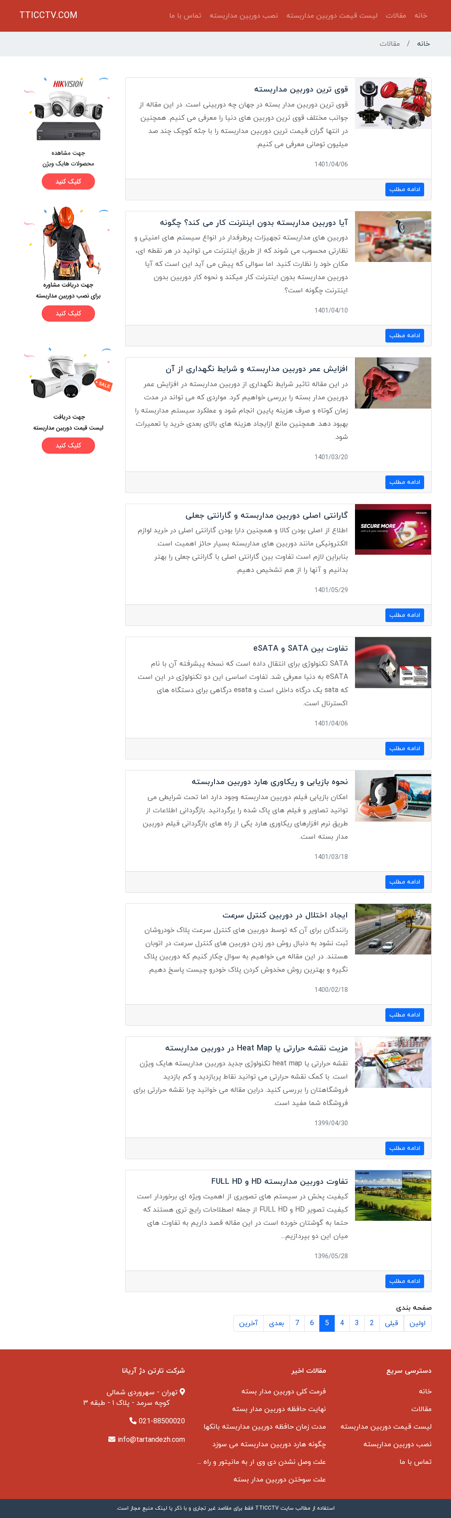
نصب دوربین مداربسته (244, 16)
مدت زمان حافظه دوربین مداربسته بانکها (264, 1427)
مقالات (396, 16)
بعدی (276, 1323)
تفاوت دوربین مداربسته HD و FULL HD (279, 1181)
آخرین (248, 1323)
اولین (418, 1323)
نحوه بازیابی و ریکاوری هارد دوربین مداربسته (270, 782)
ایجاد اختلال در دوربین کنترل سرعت (285, 915)
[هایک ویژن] (67, 133)
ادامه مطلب (404, 189)
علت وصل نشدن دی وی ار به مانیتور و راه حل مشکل (249, 1462)
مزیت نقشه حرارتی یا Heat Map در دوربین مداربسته (256, 1048)
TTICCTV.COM (48, 16)
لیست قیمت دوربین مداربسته (331, 16)
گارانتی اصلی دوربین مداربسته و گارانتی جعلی (266, 515)
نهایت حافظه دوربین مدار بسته (279, 1409)
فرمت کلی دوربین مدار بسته (283, 1391)
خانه (420, 16)
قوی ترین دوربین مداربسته (301, 89)
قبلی (391, 1323)
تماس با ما (185, 16)
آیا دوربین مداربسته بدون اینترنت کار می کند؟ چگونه (254, 222)
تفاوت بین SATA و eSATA (300, 648)
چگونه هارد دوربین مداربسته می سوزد (269, 1444)
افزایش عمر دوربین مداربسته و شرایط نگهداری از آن (257, 369)
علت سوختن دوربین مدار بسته (279, 1480)
